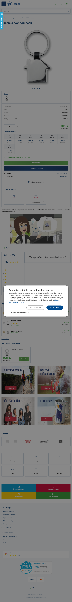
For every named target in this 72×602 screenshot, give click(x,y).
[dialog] (36, 301)
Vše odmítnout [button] (35, 307)
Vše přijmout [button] (55, 307)
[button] (18, 313)
